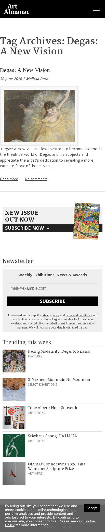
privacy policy (50, 315)
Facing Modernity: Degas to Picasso (59, 352)
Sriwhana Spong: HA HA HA (52, 436)
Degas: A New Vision (25, 70)
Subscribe (52, 301)
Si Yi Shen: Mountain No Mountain (59, 380)
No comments (36, 179)
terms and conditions (79, 315)
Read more (9, 179)
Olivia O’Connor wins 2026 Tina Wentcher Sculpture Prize (56, 466)
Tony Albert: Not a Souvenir (52, 408)
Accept (91, 508)
